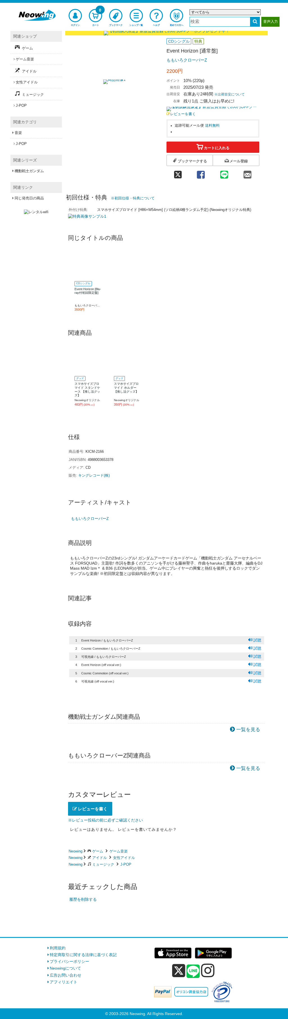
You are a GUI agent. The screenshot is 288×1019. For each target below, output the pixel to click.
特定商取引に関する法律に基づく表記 (83, 954)
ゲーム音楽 (118, 851)
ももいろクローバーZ (186, 60)
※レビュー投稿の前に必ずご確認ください (105, 820)
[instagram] (208, 970)
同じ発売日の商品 (29, 198)
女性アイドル (124, 858)
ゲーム (97, 851)
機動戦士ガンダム (29, 171)
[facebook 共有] (200, 173)
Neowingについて (65, 968)
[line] (193, 971)
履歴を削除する (83, 899)
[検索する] (255, 22)
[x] (178, 970)
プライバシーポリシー (69, 961)
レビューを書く (183, 114)
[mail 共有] (247, 173)
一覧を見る (248, 729)
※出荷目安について (229, 94)
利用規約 (58, 948)
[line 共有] (224, 173)
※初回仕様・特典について (133, 198)
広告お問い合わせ (65, 975)
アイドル (99, 858)
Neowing (75, 851)
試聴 (257, 640)
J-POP (125, 864)
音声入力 (270, 21)
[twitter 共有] (177, 173)
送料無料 (212, 126)
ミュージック (103, 864)
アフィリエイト (63, 982)
